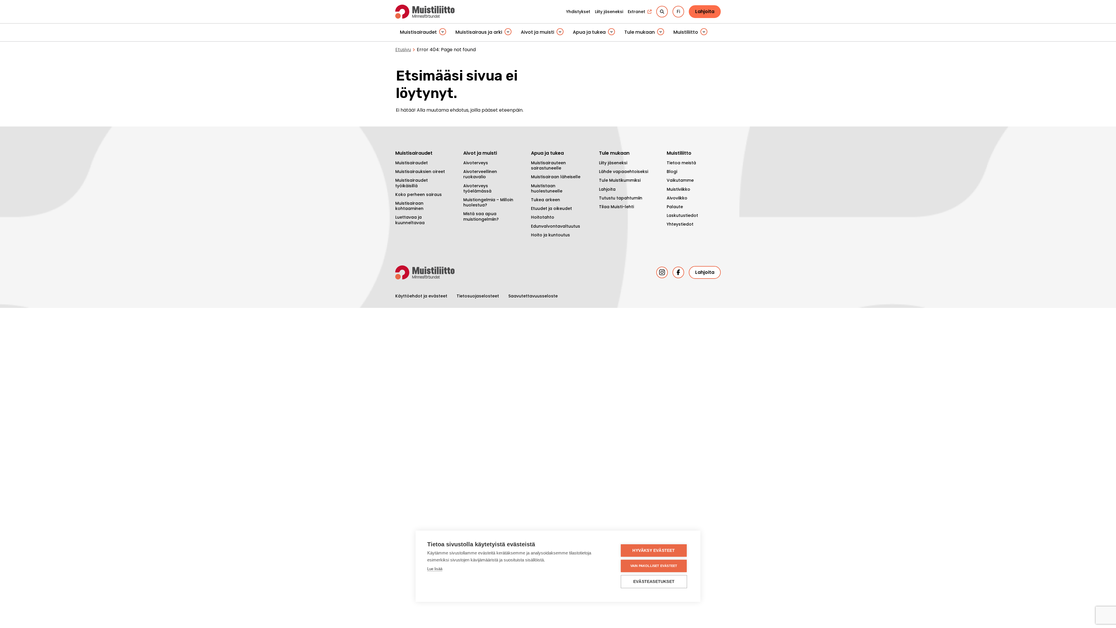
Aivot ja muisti (537, 32)
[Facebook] (678, 272)
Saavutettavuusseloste (533, 296)
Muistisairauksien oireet (420, 171)
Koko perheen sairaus (418, 194)
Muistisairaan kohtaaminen (409, 206)
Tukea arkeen (545, 199)
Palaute (675, 206)
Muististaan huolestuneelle (546, 188)
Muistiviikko (678, 189)
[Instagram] (662, 272)
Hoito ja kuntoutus (550, 235)
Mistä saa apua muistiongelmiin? (481, 216)
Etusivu (403, 49)
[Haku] (662, 11)
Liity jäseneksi (613, 162)
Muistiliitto (685, 32)
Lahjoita (704, 11)
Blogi (672, 171)
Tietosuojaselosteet (478, 296)
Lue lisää (434, 569)
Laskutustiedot (682, 215)
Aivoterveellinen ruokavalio (480, 174)
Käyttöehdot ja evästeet (421, 296)
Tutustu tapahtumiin (620, 198)
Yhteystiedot (680, 224)
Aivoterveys (475, 162)
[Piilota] (442, 32)
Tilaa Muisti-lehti (616, 206)
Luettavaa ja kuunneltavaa (410, 220)
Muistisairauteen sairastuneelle (548, 165)
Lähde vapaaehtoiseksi (623, 171)
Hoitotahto (542, 217)
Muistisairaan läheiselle (555, 176)
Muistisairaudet (418, 32)
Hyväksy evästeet (653, 550)
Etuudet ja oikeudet (551, 208)
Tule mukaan (639, 32)
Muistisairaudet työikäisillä (411, 183)
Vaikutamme (680, 180)
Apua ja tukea (589, 32)
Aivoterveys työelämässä (477, 188)
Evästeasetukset (654, 581)
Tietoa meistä (681, 162)
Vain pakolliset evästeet (653, 566)
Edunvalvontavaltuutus (555, 226)
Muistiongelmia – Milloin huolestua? (488, 202)
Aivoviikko (677, 198)
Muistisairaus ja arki (478, 32)
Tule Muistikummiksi (620, 180)
